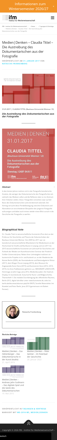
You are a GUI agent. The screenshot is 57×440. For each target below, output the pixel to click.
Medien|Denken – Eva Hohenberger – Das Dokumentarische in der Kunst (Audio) (12, 355)
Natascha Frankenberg (14, 63)
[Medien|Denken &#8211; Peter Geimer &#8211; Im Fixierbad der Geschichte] (38, 343)
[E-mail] (8, 326)
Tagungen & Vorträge (34, 409)
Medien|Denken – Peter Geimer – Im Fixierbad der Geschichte (38, 354)
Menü (52, 18)
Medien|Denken (39, 412)
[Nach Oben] (28, 424)
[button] (28, 187)
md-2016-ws (23, 412)
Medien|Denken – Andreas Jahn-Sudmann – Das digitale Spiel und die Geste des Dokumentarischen (13, 385)
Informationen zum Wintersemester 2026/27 (28, 6)
